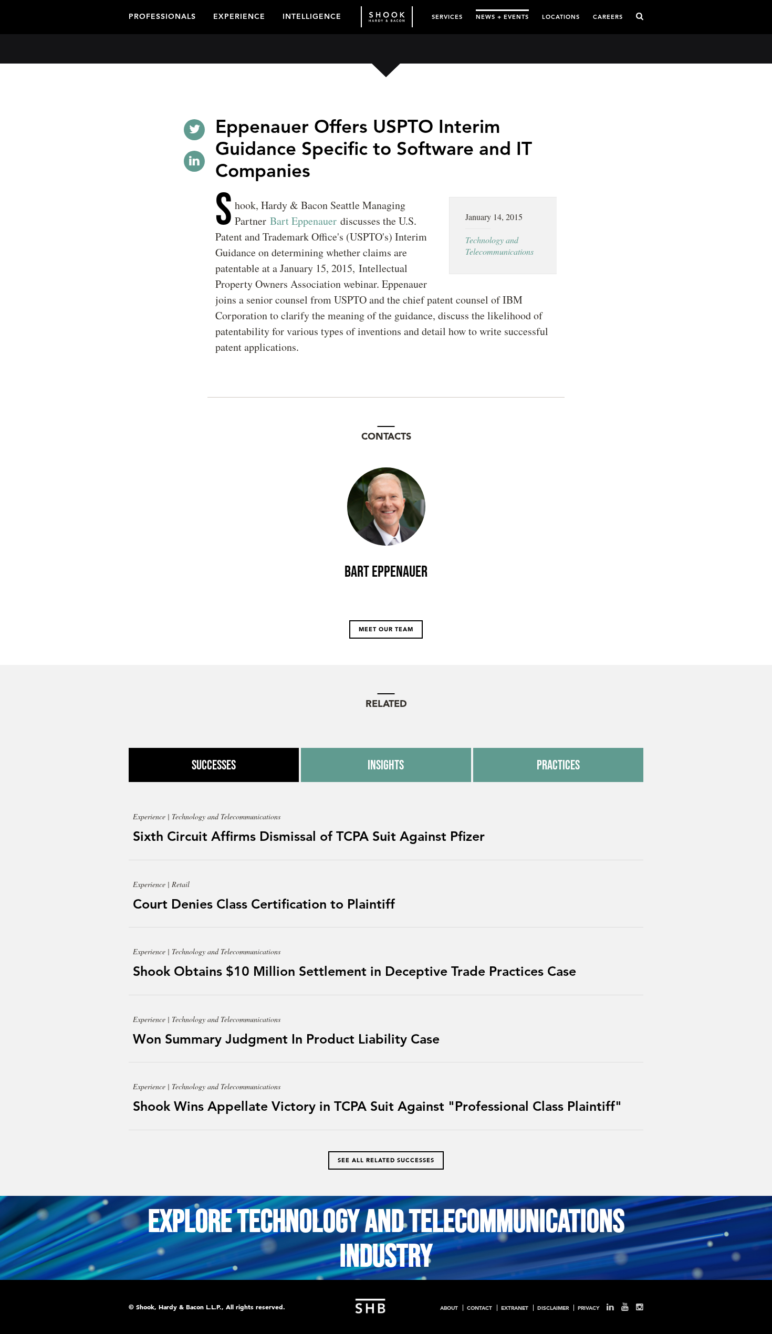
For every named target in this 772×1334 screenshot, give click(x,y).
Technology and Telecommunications (499, 245)
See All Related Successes (386, 1160)
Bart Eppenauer (303, 221)
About (449, 1308)
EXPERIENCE (239, 16)
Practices (558, 764)
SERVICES (447, 16)
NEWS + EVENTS (502, 16)
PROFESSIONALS (162, 16)
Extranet (514, 1308)
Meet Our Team (386, 629)
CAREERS (608, 16)
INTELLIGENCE (312, 16)
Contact (479, 1308)
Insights (386, 764)
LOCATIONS (561, 16)
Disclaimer (553, 1308)
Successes (214, 764)
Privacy (588, 1308)
